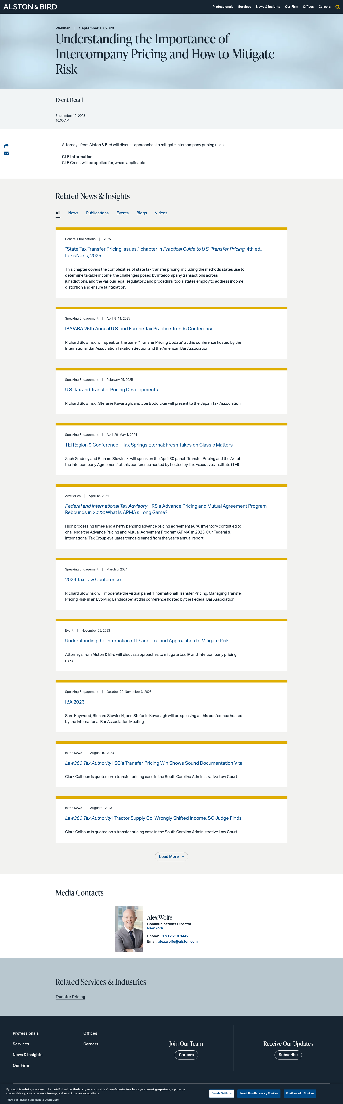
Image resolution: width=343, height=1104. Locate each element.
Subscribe (288, 1055)
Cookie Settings (222, 1093)
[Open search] (337, 6)
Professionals (223, 6)
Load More (169, 857)
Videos (161, 213)
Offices (308, 6)
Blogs (142, 213)
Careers (325, 6)
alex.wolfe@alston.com (178, 942)
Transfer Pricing (70, 997)
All (58, 213)
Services (244, 6)
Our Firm (291, 6)
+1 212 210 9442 (174, 936)
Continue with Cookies (300, 1093)
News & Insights (268, 6)
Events (123, 213)
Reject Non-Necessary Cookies (259, 1093)
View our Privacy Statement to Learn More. (33, 1100)
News (73, 213)
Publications (97, 213)
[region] (171, 1094)
